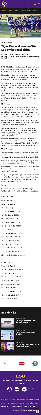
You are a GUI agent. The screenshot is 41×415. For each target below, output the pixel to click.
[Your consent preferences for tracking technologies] (37, 411)
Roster (16, 11)
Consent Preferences (17, 403)
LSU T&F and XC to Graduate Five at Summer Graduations (26, 321)
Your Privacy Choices (16, 406)
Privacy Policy (5, 403)
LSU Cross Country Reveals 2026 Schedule (25, 333)
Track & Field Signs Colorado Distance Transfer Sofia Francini (27, 345)
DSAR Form (4, 406)
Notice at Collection (29, 406)
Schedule (23, 11)
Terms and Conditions (32, 403)
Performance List (32, 11)
